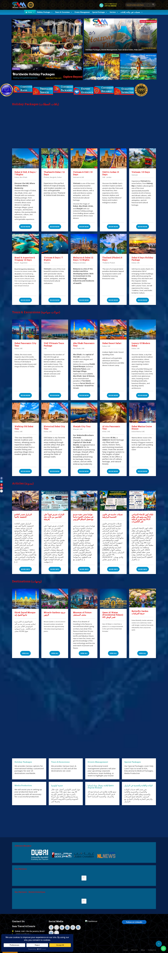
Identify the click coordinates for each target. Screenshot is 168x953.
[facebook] (51, 927)
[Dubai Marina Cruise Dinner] (142, 413)
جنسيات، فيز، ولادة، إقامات (130, 12)
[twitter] (56, 927)
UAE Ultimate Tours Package (54, 344)
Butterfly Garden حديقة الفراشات (140, 612)
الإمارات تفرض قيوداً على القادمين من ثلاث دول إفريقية (54, 516)
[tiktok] (56, 932)
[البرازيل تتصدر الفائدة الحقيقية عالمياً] (25, 501)
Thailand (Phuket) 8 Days (112, 258)
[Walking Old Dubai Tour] (25, 413)
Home (30, 12)
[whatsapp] (72, 927)
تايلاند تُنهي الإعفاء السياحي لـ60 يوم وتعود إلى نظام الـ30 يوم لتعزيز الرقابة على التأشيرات (142, 518)
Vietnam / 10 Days (141, 172)
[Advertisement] (84, 130)
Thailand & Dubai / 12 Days (54, 173)
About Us (134, 950)
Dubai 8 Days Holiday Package (142, 258)
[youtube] (67, 927)
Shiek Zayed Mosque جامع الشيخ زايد (25, 613)
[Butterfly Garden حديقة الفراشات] (142, 598)
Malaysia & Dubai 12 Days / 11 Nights (83, 258)
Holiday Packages (43, 12)
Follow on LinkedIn (134, 922)
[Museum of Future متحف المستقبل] (84, 599)
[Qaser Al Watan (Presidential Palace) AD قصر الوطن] (113, 599)
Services (113, 12)
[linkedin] (62, 927)
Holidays (16, 69)
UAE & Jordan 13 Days (110, 173)
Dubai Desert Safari (111, 343)
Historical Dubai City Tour (54, 427)
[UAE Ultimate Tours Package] (54, 330)
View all (25, 653)
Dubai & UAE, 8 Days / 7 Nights (25, 173)
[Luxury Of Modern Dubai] (142, 330)
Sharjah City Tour (82, 426)
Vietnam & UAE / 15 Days (82, 173)
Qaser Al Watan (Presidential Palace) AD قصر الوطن (112, 614)
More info (25, 569)
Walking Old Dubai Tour (24, 427)
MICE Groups (151, 56)
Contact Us (152, 950)
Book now (25, 227)
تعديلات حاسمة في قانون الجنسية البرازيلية (112, 515)
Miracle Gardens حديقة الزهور (54, 613)
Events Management (82, 12)
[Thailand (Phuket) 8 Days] (113, 244)
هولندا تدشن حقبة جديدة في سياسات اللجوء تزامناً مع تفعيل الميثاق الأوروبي (83, 516)
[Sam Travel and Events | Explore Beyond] (23, 5)
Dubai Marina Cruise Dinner (142, 427)
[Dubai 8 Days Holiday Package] (142, 244)
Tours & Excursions (62, 12)
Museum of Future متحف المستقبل (82, 613)
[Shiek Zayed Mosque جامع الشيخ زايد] (25, 599)
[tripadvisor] (51, 932)
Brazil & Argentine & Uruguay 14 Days (25, 258)
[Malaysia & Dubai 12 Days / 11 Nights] (84, 244)
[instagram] (78, 927)
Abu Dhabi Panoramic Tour (84, 344)
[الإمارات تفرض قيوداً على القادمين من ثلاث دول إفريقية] (54, 501)
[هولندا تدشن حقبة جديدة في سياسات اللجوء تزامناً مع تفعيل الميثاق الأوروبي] (84, 501)
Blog (143, 950)
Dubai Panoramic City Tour (25, 344)
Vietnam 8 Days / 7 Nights (53, 258)
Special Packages (98, 12)
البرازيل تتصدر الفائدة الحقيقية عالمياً (23, 515)
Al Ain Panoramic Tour (111, 427)
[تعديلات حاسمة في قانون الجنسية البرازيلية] (113, 501)
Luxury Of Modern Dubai (141, 344)
